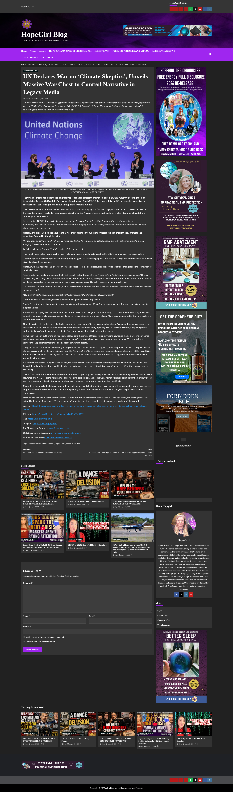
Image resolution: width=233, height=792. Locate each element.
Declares (51, 444)
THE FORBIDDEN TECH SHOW (37, 57)
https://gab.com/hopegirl (40, 418)
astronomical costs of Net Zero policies (78, 354)
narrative (69, 444)
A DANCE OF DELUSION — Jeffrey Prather (86, 502)
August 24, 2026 (35, 550)
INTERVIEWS (102, 51)
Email (92, 616)
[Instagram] (209, 9)
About (33, 51)
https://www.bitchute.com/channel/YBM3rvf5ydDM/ (58, 414)
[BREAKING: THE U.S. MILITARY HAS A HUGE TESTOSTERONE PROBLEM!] (42, 484)
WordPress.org (163, 625)
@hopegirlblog (183, 445)
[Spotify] (190, 9)
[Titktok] (195, 9)
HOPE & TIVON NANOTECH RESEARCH (70, 51)
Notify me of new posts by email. (40, 641)
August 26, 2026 (35, 507)
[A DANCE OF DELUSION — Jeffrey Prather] (87, 484)
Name (26, 616)
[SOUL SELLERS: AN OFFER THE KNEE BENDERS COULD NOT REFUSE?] (132, 484)
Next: (120, 452)
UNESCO (40, 221)
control (44, 444)
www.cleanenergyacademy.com (66, 433)
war (78, 444)
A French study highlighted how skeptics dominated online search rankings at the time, (63, 312)
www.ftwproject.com (59, 428)
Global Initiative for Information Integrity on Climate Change (81, 209)
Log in (159, 611)
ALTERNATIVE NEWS (163, 51)
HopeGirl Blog (44, 34)
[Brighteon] (186, 9)
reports (43, 266)
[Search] (210, 54)
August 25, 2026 (80, 504)
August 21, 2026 (125, 555)
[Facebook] (205, 9)
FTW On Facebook (165, 461)
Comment (28, 583)
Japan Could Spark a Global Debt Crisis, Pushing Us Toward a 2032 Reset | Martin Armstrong (153, 741)
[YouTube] (191, 594)
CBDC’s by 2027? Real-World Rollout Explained (87, 545)
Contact (42, 51)
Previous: (42, 451)
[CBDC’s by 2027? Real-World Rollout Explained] (87, 527)
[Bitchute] (176, 9)
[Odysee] (181, 9)
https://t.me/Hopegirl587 (45, 423)
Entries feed (162, 615)
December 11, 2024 (38, 99)
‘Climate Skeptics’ (34, 444)
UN (75, 444)
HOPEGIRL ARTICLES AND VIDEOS (130, 51)
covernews (126, 788)
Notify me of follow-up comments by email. (45, 637)
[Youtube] (200, 9)
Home (24, 51)
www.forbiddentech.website (58, 437)
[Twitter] (181, 594)
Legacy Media (60, 444)
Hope (27, 99)
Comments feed (164, 620)
